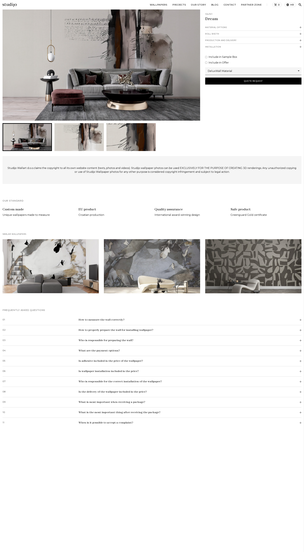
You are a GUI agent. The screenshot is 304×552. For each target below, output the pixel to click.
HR (292, 4)
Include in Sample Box (223, 56)
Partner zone (251, 4)
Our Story (198, 4)
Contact (230, 4)
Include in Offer (219, 62)
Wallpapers (158, 4)
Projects (179, 4)
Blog (214, 4)
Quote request (253, 81)
